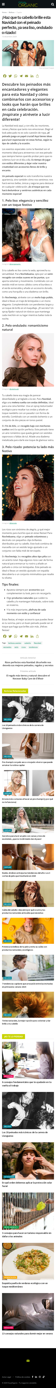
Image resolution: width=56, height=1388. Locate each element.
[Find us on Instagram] (40, 1376)
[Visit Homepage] (28, 4)
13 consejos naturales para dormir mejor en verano (27, 1333)
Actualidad (9, 1177)
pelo (16, 647)
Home (4, 12)
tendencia (33, 647)
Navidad (37, 643)
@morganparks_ (15, 264)
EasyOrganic (13, 1383)
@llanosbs (13, 523)
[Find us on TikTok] (44, 1376)
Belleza (11, 12)
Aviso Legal (6, 1377)
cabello (27, 643)
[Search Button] (52, 4)
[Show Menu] (3, 4)
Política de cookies (22, 1377)
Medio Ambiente (11, 1227)
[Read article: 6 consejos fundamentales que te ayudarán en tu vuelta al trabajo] (28, 1060)
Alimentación (10, 1277)
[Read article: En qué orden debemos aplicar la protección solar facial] (28, 1161)
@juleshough (14, 389)
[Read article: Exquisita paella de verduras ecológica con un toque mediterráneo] (28, 1261)
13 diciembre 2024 (9, 36)
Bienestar (8, 1076)
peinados (7, 647)
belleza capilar (14, 643)
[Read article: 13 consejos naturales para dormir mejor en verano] (28, 1311)
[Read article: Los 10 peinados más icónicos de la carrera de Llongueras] (28, 709)
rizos (23, 647)
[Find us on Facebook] (32, 1376)
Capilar (19, 12)
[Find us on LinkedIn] (36, 1376)
